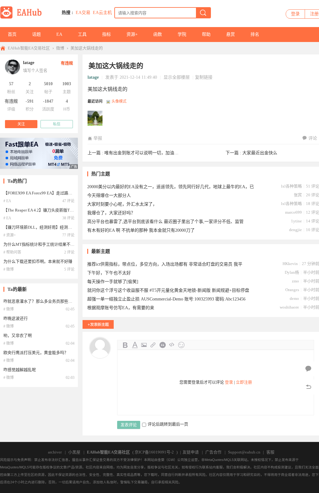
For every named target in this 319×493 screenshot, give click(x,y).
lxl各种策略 (291, 186)
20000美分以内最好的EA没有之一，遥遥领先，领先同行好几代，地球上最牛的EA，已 (170, 186)
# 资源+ (9, 235)
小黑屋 (74, 452)
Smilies (181, 345)
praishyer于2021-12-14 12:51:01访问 (95, 118)
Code (172, 345)
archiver (55, 452)
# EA (7, 201)
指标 (106, 34)
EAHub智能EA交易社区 (29, 48)
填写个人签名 (35, 70)
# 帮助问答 (12, 252)
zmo (295, 281)
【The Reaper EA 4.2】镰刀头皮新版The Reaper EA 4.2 (51, 210)
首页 (12, 34)
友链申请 (191, 452)
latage (93, 77)
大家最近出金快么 (259, 153)
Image (144, 345)
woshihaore (289, 307)
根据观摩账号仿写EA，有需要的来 (120, 307)
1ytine (296, 221)
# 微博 (8, 269)
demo (294, 298)
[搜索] (203, 13)
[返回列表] (308, 386)
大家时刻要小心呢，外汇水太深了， (122, 204)
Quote (163, 345)
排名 (254, 34)
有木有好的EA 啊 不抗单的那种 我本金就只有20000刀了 (141, 230)
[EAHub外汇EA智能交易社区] (23, 17)
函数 (157, 34)
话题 (36, 34)
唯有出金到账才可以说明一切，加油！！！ (145, 153)
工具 (82, 34)
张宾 (298, 195)
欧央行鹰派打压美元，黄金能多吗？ (35, 352)
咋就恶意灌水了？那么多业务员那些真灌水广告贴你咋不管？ (58, 301)
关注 (21, 124)
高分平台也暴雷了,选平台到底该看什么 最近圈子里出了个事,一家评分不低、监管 (165, 221)
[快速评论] (308, 368)
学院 (182, 34)
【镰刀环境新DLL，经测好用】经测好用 (39, 227)
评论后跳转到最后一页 (168, 424)
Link (153, 345)
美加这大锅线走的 (86, 48)
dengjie (295, 229)
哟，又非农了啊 (17, 335)
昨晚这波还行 (15, 318)
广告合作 (213, 452)
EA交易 (83, 12)
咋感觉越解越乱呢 (19, 369)
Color (134, 345)
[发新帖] (98, 324)
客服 (270, 452)
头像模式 (119, 101)
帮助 (206, 34)
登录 (295, 14)
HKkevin (290, 263)
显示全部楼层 (177, 77)
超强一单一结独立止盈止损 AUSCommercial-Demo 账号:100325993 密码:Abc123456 (166, 299)
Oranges (292, 289)
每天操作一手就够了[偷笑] (112, 281)
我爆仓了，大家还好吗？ (111, 213)
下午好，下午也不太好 (109, 273)
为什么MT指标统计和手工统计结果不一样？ (43, 244)
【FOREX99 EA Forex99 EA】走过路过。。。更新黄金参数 (54, 193)
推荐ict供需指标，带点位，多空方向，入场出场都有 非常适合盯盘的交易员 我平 (164, 264)
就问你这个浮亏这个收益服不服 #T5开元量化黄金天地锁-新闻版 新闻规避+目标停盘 (168, 290)
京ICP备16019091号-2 (154, 452)
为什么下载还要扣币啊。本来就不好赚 (37, 261)
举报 (97, 138)
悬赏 (230, 34)
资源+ (132, 34)
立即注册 (244, 382)
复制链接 (203, 77)
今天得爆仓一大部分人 (109, 195)
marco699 (293, 212)
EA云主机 (102, 12)
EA (59, 34)
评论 (312, 138)
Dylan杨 (292, 272)
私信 (56, 124)
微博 (60, 48)
